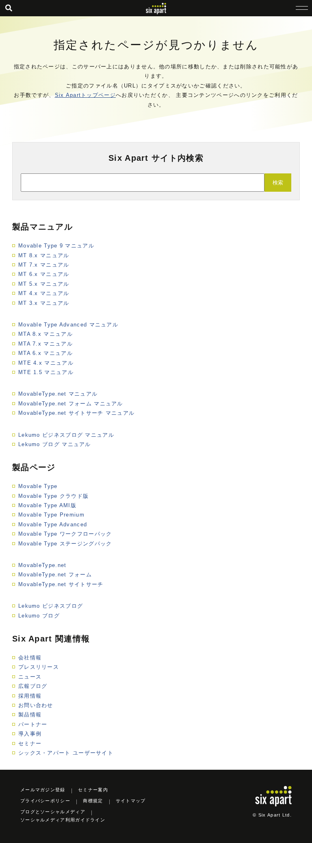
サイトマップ (131, 800)
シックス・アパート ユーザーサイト (65, 753)
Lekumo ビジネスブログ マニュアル (66, 435)
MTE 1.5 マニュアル (46, 372)
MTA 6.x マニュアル (45, 353)
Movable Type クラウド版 (53, 496)
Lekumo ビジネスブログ (50, 606)
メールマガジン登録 (42, 789)
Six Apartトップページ (85, 95)
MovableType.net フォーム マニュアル (70, 404)
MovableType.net (42, 565)
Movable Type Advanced (52, 524)
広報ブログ (33, 686)
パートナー (33, 724)
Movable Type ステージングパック (65, 544)
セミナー (29, 743)
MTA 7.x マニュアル (45, 344)
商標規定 (93, 800)
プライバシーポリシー (45, 800)
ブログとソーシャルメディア (52, 811)
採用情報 (29, 696)
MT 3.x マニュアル (43, 303)
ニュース (29, 677)
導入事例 (29, 734)
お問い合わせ (35, 705)
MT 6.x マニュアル (43, 274)
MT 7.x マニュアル (43, 265)
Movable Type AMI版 (47, 505)
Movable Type (38, 486)
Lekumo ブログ (39, 616)
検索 (278, 183)
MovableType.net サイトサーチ (61, 584)
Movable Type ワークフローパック (65, 534)
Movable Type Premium (51, 515)
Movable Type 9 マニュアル (56, 246)
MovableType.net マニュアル (58, 394)
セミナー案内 (93, 789)
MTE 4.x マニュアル (46, 363)
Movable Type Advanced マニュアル (68, 325)
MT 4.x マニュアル (43, 293)
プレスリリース (38, 667)
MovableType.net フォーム (55, 574)
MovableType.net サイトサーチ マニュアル (76, 413)
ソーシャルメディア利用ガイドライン (62, 819)
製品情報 (29, 715)
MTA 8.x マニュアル (45, 334)
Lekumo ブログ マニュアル (54, 444)
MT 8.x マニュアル (43, 255)
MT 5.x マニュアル (43, 284)
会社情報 (29, 658)
